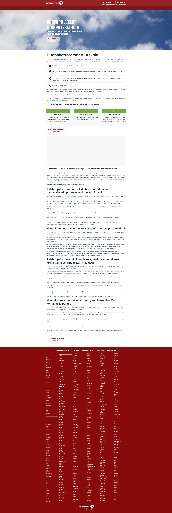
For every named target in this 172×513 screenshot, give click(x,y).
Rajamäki (102, 373)
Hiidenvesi (48, 457)
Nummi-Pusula (90, 390)
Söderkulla (102, 488)
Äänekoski (116, 501)
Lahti (74, 401)
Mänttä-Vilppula (90, 365)
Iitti (46, 485)
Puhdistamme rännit (120, 175)
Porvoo (88, 480)
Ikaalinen (48, 487)
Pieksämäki (89, 445)
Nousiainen (89, 383)
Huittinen (48, 466)
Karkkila (61, 422)
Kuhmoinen (75, 370)
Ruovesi (102, 406)
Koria (60, 500)
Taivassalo (102, 500)
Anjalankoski (48, 369)
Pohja (88, 461)
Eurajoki (47, 410)
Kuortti (74, 376)
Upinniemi (116, 401)
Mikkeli (74, 491)
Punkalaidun (89, 490)
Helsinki (47, 452)
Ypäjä (115, 493)
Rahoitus (114, 8)
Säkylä (101, 486)
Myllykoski (89, 358)
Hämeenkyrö (49, 475)
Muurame (89, 353)
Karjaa (60, 419)
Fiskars (47, 417)
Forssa (47, 419)
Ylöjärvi (115, 492)
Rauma (101, 380)
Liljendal (75, 442)
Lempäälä (75, 432)
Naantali (88, 370)
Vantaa (115, 436)
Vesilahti (116, 452)
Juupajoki (61, 376)
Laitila (74, 404)
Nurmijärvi (89, 393)
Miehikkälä (75, 488)
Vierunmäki (116, 459)
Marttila (74, 478)
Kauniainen (61, 434)
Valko (115, 433)
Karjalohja (61, 421)
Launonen (75, 427)
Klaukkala (61, 486)
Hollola (47, 463)
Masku (74, 480)
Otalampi (89, 408)
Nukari (88, 386)
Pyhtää (88, 497)
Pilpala (88, 456)
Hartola (47, 439)
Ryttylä (101, 411)
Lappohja (75, 416)
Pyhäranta (102, 355)
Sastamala (102, 431)
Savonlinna (102, 438)
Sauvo (101, 434)
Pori (87, 474)
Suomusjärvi (103, 480)
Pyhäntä (102, 353)
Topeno (115, 376)
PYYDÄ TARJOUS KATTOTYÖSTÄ (56, 130)
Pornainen (89, 479)
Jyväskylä (61, 379)
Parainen (89, 422)
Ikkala (47, 488)
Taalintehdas (103, 495)
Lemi (74, 429)
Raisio (101, 372)
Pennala (88, 432)
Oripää (88, 405)
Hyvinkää (48, 471)
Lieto (74, 440)
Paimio (88, 419)
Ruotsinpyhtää (103, 404)
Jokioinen (61, 365)
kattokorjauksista (71, 172)
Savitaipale (102, 436)
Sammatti (102, 428)
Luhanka (75, 456)
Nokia (88, 380)
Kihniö (60, 460)
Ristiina (101, 398)
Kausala (61, 435)
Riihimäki (102, 393)
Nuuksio (88, 396)
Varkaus (115, 438)
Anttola (47, 370)
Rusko (101, 408)
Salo (101, 423)
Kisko (60, 474)
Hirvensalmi (48, 462)
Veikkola (116, 444)
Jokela (60, 363)
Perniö (88, 437)
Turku (115, 381)
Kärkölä (74, 394)
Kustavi (74, 381)
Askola (47, 377)
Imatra (47, 493)
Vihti (115, 460)
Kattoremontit (88, 8)
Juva (60, 378)
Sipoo (101, 455)
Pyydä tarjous (52, 38)
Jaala (60, 358)
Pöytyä (101, 365)
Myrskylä (89, 360)
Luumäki (75, 463)
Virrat (115, 472)
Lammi (74, 406)
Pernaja (88, 435)
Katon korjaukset (98, 8)
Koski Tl (74, 357)
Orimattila (89, 403)
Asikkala (47, 373)
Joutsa (60, 368)
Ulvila (115, 399)
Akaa (47, 357)
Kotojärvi (75, 360)
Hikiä (47, 458)
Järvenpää (61, 386)
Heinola (47, 449)
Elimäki (47, 392)
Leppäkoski (75, 434)
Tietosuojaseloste (91, 509)
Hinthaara (48, 460)
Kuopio (74, 371)
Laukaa (74, 421)
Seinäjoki (102, 442)
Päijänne (102, 360)
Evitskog (48, 413)
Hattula (47, 440)
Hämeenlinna (49, 476)
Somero (102, 467)
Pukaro (88, 485)
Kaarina (61, 390)
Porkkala (88, 476)
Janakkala (61, 360)
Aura (47, 378)
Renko (101, 390)
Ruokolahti (102, 403)
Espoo (47, 400)
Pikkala (88, 454)
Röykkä (102, 414)
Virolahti (115, 470)
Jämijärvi (61, 381)
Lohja (74, 446)
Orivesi (88, 407)
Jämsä (60, 383)
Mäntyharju (89, 366)
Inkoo (47, 496)
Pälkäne (102, 363)
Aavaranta (48, 356)
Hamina (47, 431)
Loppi (74, 453)
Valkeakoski (116, 425)
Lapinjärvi (75, 408)
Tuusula (115, 389)
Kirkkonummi (62, 473)
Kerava (60, 448)
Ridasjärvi (102, 391)
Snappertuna (103, 460)
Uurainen (116, 411)
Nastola (88, 377)
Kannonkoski (62, 406)
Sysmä (101, 485)
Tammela (102, 502)
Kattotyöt (107, 8)
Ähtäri (115, 499)
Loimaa (74, 450)
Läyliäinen (75, 469)
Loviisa (74, 455)
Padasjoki (89, 417)
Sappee (102, 429)
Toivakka (116, 374)
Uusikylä (116, 409)
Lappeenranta (76, 412)
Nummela (89, 388)
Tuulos (115, 386)
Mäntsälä (89, 361)
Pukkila (88, 487)
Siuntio (101, 459)
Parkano (88, 425)
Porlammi (89, 477)
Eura (47, 408)
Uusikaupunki (117, 414)
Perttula (88, 440)
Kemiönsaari (62, 445)
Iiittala (47, 483)
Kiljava (60, 469)
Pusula (88, 493)
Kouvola (75, 361)
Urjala (115, 403)
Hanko (47, 436)
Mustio (74, 501)
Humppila (48, 468)
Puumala (89, 495)
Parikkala (89, 424)
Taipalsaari (102, 497)
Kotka (74, 358)
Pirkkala (88, 459)
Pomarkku (89, 472)
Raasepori (102, 370)
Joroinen (61, 366)
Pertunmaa (89, 442)
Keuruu (61, 458)
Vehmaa (116, 446)
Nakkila (88, 372)
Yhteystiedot (122, 8)
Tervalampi (116, 363)
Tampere (116, 353)
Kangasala (61, 400)
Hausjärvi (48, 447)
